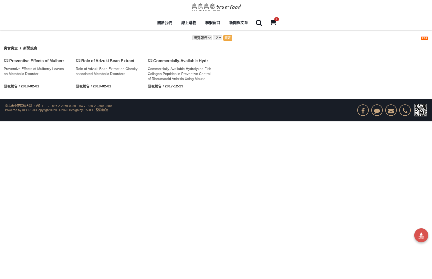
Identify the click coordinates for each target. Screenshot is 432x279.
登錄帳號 (102, 110)
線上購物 (188, 22)
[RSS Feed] (424, 38)
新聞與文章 (238, 22)
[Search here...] (259, 23)
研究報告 (11, 86)
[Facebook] (363, 110)
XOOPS (27, 110)
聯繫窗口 (212, 22)
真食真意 (11, 48)
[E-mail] (391, 110)
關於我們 (164, 22)
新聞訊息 (30, 48)
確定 (228, 38)
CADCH (89, 110)
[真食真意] (216, 7)
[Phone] (405, 110)
